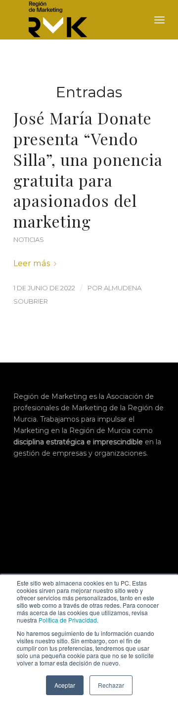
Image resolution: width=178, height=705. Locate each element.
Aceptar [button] (64, 685)
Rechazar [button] (111, 685)
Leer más (31, 263)
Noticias (28, 239)
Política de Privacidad (68, 620)
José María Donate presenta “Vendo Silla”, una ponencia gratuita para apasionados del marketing (88, 169)
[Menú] (159, 20)
